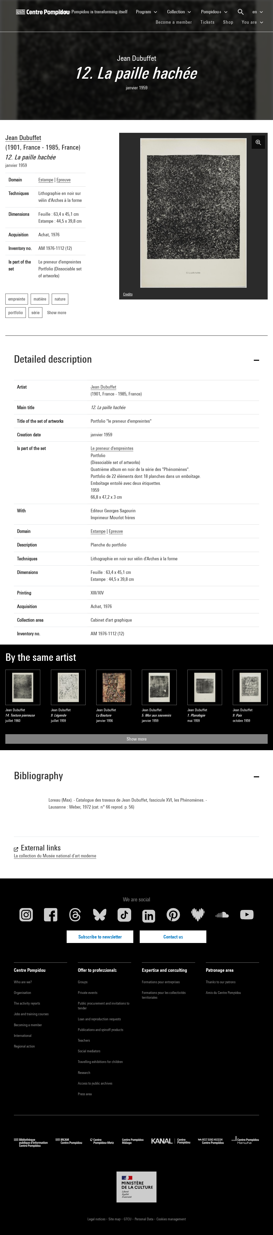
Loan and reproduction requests (99, 1019)
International (22, 1035)
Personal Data (144, 1219)
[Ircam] (72, 1145)
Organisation (22, 992)
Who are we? (23, 982)
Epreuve (64, 179)
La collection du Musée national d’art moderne (55, 855)
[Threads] (75, 916)
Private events (87, 992)
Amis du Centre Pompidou (223, 992)
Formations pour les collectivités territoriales (164, 995)
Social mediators (89, 1051)
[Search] (240, 12)
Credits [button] (128, 294)
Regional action (24, 1046)
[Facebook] (50, 916)
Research (84, 1072)
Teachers (84, 1040)
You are (250, 22)
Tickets (207, 22)
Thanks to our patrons (220, 982)
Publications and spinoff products (100, 1030)
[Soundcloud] (222, 916)
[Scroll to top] (260, 1222)
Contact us (173, 937)
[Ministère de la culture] (136, 1187)
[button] (136, 360)
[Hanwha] (245, 1145)
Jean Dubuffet (23, 137)
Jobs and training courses (31, 1014)
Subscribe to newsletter (100, 937)
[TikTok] (124, 916)
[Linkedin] (148, 916)
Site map (115, 1219)
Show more (137, 739)
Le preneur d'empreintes (112, 448)
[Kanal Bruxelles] (174, 1145)
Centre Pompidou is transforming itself (95, 11)
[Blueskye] (99, 916)
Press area (85, 1094)
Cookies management (171, 1219)
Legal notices (96, 1219)
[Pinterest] (173, 916)
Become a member (176, 22)
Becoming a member (28, 1025)
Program (144, 11)
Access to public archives (95, 1083)
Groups (82, 982)
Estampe (45, 179)
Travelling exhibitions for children (100, 1062)
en (255, 11)
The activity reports (27, 1003)
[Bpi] (34, 1145)
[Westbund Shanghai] (215, 1145)
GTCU (128, 1219)
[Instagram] (26, 916)
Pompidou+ (212, 11)
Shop (230, 22)
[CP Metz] (106, 1145)
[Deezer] (198, 916)
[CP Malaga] (136, 1145)
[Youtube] (247, 916)
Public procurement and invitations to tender (103, 1005)
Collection (176, 11)
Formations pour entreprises (161, 982)
